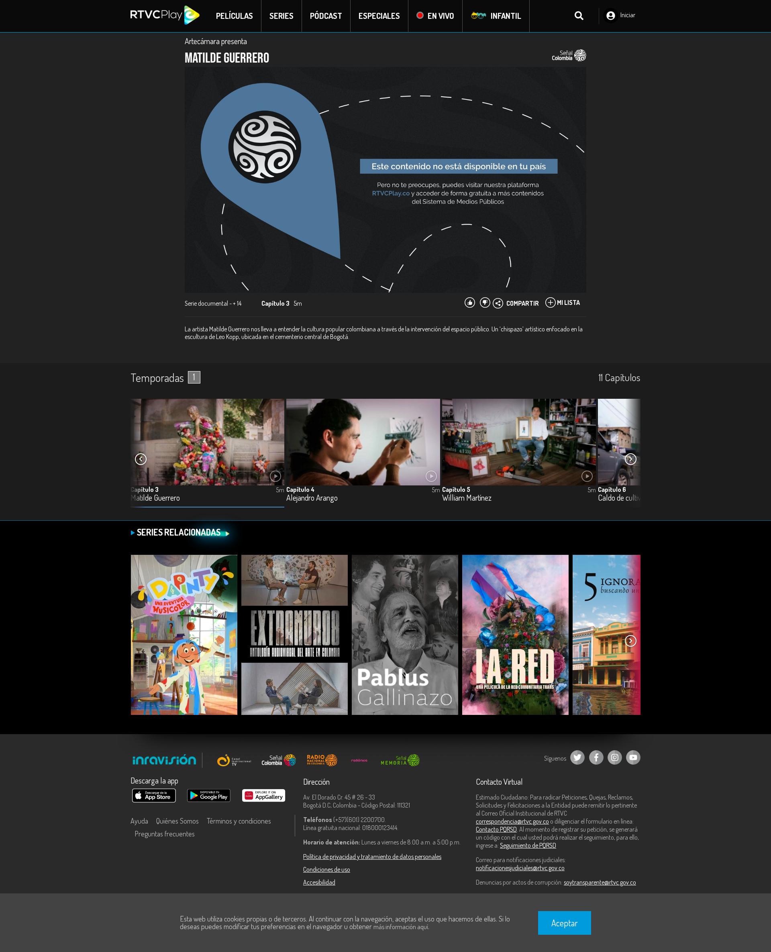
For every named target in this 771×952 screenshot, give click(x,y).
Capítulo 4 (300, 489)
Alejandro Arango (312, 498)
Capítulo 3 (145, 489)
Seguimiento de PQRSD (528, 845)
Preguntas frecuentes (165, 833)
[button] (630, 459)
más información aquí (400, 927)
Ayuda (139, 820)
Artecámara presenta (216, 41)
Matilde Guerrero (155, 498)
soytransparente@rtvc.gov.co (600, 882)
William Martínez (467, 498)
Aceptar (564, 922)
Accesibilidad (319, 882)
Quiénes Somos (177, 820)
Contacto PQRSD (496, 829)
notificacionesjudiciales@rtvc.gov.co (520, 868)
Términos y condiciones (239, 820)
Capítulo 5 (456, 489)
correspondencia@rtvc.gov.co (512, 821)
